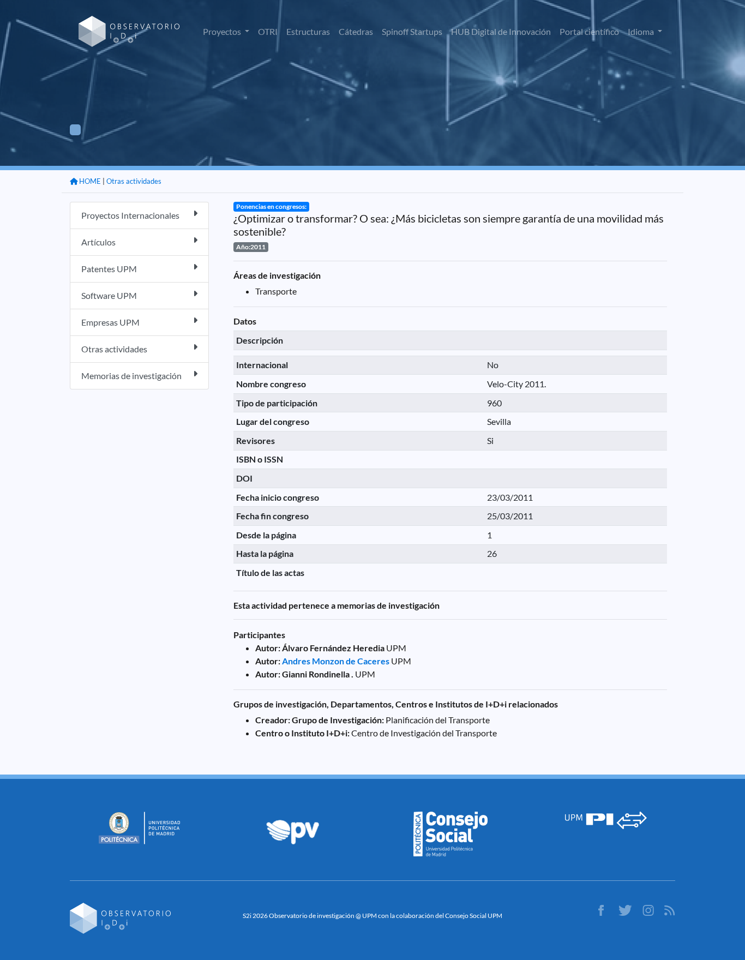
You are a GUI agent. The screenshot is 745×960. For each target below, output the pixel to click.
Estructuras (308, 31)
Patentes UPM (109, 268)
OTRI (268, 31)
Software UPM (109, 295)
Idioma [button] (642, 31)
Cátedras (356, 31)
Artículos (98, 242)
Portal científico (589, 31)
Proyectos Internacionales (130, 215)
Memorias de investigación (131, 375)
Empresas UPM (110, 322)
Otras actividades (133, 181)
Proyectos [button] (223, 31)
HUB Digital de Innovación (501, 31)
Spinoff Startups (412, 31)
